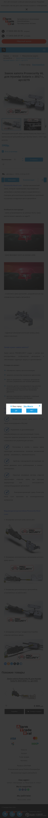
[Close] (39, 406)
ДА (16, 410)
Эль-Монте (28, 406)
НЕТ (31, 410)
